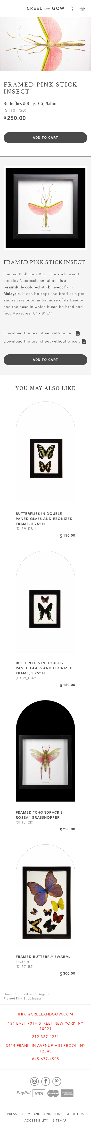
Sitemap (60, 1120)
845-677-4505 (45, 1059)
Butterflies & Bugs (20, 104)
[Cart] (82, 9)
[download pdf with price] (77, 331)
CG (40, 104)
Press (12, 1114)
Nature (51, 104)
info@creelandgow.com (45, 1014)
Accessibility (36, 1120)
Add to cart (45, 137)
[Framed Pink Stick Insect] (45, 209)
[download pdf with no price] (84, 340)
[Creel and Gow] (45, 9)
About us (75, 1114)
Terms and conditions (42, 1114)
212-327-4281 (45, 1037)
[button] (71, 9)
